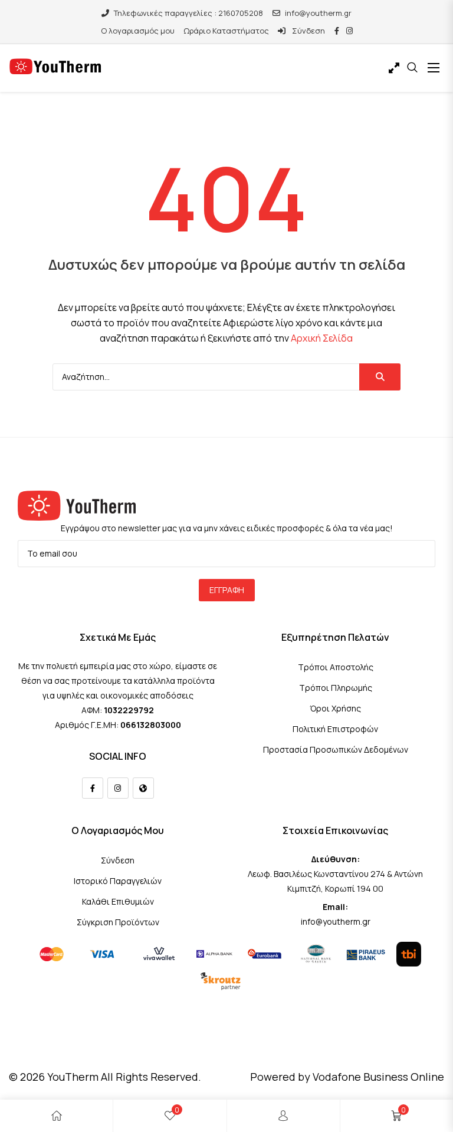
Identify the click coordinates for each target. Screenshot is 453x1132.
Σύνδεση (307, 30)
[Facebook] (92, 788)
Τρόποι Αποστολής (335, 667)
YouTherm (73, 1077)
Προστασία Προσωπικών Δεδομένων (335, 749)
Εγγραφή (226, 589)
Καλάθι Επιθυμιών (118, 901)
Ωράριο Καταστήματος (226, 30)
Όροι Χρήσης (335, 708)
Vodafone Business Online (378, 1077)
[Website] (143, 788)
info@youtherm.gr (318, 13)
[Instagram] (118, 788)
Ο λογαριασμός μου (138, 30)
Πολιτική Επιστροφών (335, 728)
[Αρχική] (57, 1116)
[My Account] (283, 1116)
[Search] (380, 376)
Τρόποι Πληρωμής (335, 687)
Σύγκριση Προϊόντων (118, 922)
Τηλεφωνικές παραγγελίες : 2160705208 (188, 13)
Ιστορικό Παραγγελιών (118, 880)
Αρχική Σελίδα (322, 338)
